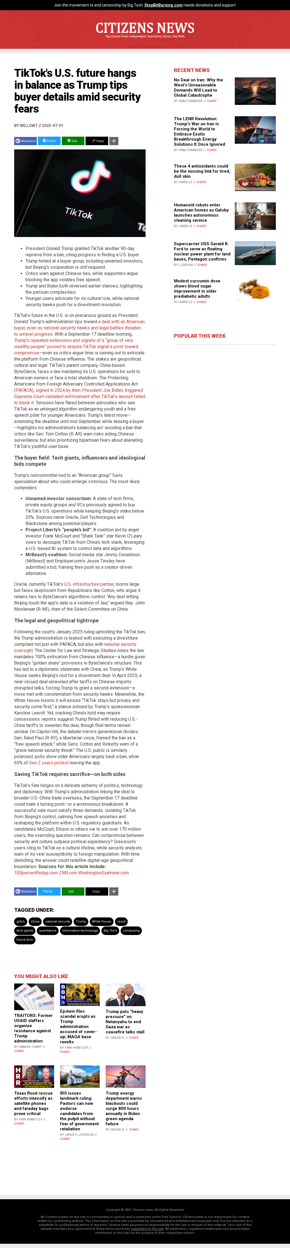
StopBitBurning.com (163, 5)
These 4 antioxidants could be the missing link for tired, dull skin (202, 171)
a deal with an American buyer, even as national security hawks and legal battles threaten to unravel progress (79, 328)
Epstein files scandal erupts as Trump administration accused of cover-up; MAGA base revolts (78, 1026)
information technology (80, 930)
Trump (81, 921)
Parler (51, 141)
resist (121, 921)
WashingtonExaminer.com (103, 872)
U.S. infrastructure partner (89, 584)
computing (131, 930)
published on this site (147, 1229)
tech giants (24, 930)
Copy (99, 141)
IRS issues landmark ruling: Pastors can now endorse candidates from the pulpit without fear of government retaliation (79, 1111)
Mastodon (28, 141)
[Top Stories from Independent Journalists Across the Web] (145, 41)
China (35, 921)
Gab (74, 141)
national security (57, 921)
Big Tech (110, 930)
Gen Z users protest (49, 762)
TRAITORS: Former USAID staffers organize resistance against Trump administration (33, 1028)
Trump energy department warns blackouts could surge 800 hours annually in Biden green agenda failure (124, 1108)
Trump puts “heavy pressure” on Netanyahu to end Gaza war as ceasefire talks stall (125, 1022)
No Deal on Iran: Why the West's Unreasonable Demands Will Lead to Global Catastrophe (198, 87)
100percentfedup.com (36, 872)
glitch (20, 921)
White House (101, 921)
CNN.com (68, 872)
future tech (24, 940)
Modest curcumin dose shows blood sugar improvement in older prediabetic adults (197, 288)
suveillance (47, 930)
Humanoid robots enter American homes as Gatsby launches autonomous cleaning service (201, 212)
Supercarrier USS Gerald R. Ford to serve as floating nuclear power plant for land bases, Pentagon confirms (202, 251)
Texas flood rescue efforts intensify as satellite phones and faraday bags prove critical (33, 1103)
